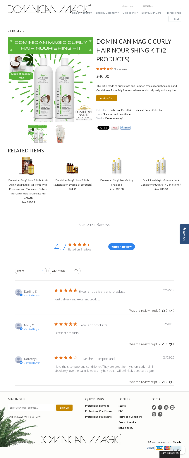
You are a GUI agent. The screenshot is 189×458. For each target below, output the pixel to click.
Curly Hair (114, 110)
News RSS (160, 414)
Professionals (173, 12)
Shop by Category (107, 12)
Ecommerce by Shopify (169, 441)
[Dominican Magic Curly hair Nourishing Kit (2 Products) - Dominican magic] (50, 79)
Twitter (154, 407)
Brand (87, 12)
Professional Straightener (98, 416)
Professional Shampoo (97, 405)
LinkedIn (172, 407)
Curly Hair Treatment (132, 110)
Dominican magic (114, 118)
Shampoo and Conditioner (117, 114)
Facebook (160, 407)
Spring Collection (154, 110)
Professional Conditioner (98, 411)
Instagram (154, 414)
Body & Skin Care (151, 12)
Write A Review (121, 246)
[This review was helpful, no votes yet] (163, 310)
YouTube (166, 407)
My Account (127, 6)
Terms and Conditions (130, 416)
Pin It (115, 128)
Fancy (125, 128)
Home (75, 12)
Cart (176, 18)
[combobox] (31, 271)
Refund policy (125, 427)
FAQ (120, 411)
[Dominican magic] (35, 9)
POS (149, 441)
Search (122, 405)
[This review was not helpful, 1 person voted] (170, 344)
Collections (130, 12)
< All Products (16, 31)
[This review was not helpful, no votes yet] (170, 310)
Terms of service (127, 422)
